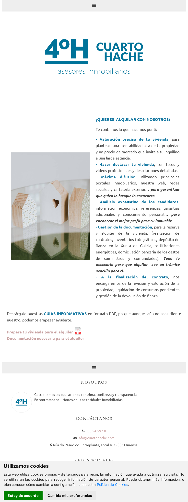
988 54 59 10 (96, 431)
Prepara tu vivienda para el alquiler (40, 331)
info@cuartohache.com (96, 437)
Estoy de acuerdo (23, 495)
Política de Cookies (112, 484)
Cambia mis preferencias (69, 495)
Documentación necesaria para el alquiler (45, 338)
